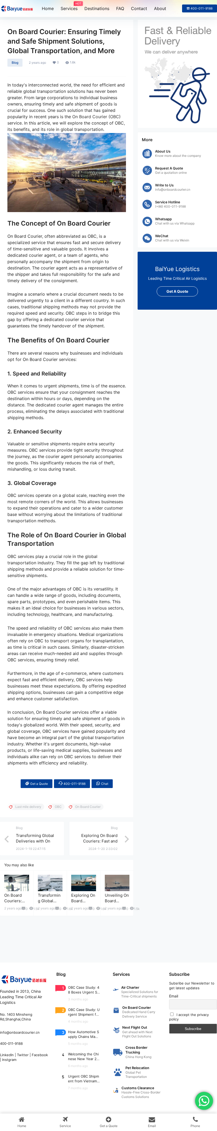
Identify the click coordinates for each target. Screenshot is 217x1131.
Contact (139, 8)
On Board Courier (89, 116)
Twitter (23, 1055)
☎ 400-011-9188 (200, 8)
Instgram (9, 1059)
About (160, 8)
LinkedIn (7, 1055)
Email (173, 996)
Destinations (96, 8)
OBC (114, 116)
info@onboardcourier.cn (20, 1032)
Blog (15, 63)
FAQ (120, 8)
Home (48, 8)
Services (69, 6)
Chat (104, 784)
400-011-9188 (74, 784)
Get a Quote (38, 784)
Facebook (40, 1055)
